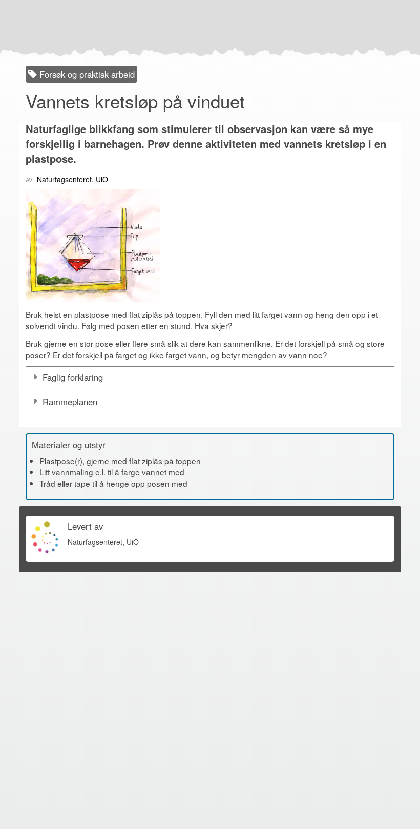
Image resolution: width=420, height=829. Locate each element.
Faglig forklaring (73, 377)
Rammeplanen (70, 402)
